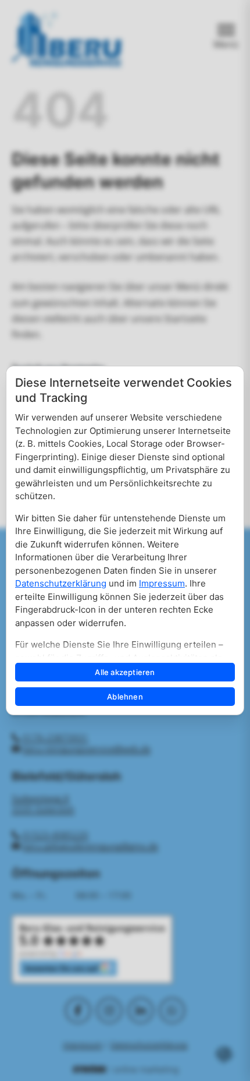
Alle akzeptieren (125, 672)
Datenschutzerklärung (60, 583)
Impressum (162, 583)
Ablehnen (125, 696)
